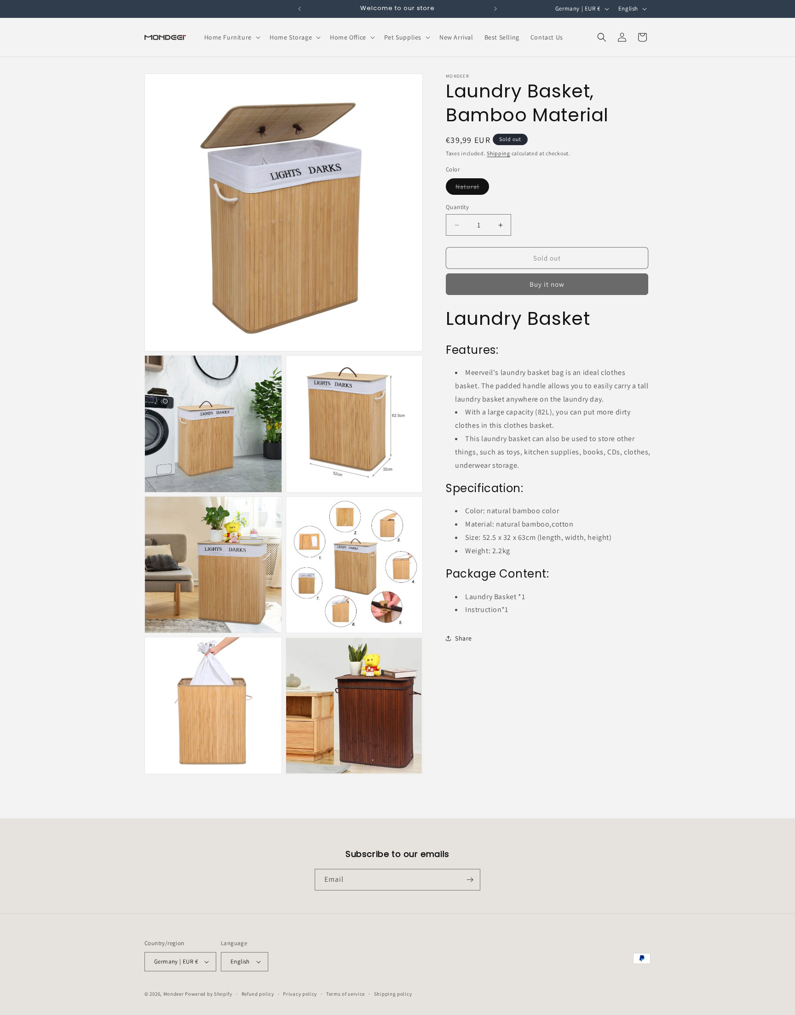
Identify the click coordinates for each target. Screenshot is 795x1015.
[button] (231, 37)
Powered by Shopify (208, 994)
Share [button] (463, 638)
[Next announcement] (495, 8)
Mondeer (173, 994)
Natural (472, 188)
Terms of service (345, 994)
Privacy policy (300, 994)
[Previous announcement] (299, 8)
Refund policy (258, 994)
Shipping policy (393, 994)
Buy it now (547, 284)
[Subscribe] (470, 879)
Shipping (498, 153)
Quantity (457, 207)
